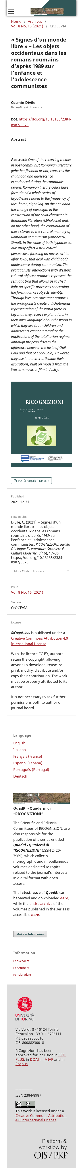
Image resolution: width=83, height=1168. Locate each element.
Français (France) (27, 756)
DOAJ (34, 1059)
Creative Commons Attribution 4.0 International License (41, 1117)
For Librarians (22, 975)
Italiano (19, 749)
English (19, 743)
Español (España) (27, 763)
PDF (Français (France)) (33, 481)
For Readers (21, 961)
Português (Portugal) (31, 769)
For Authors (21, 968)
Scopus (21, 1063)
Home (16, 21)
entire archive (40, 903)
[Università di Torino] (24, 1021)
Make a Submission (30, 934)
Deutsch (20, 776)
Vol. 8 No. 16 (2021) (27, 26)
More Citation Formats (29, 571)
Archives (35, 21)
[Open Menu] (11, 11)
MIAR (48, 1059)
